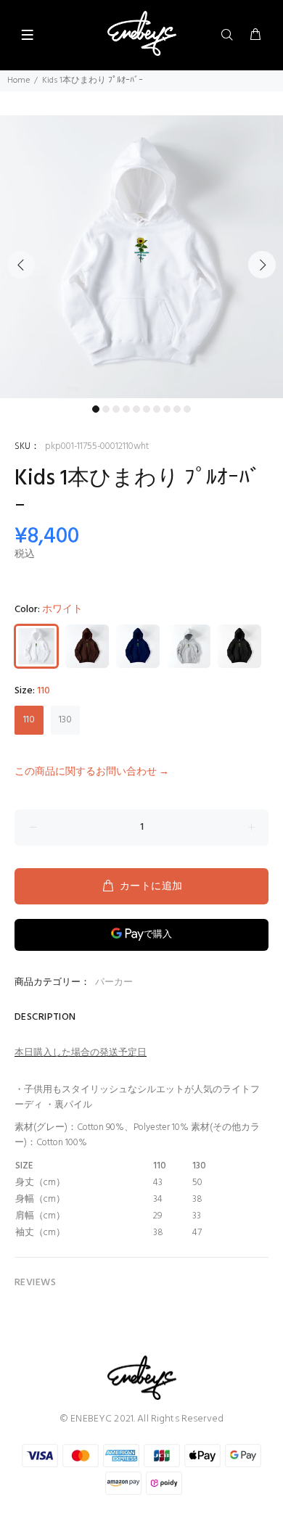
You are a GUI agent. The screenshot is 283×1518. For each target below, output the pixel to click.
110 (29, 719)
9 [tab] (177, 409)
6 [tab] (146, 409)
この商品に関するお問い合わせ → (92, 772)
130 (65, 719)
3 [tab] (116, 409)
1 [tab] (95, 409)
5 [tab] (136, 409)
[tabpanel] (141, 256)
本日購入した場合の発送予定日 (81, 1052)
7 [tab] (156, 409)
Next (262, 265)
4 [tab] (126, 409)
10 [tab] (187, 409)
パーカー (114, 982)
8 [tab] (167, 409)
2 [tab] (106, 409)
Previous (21, 265)
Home (18, 80)
